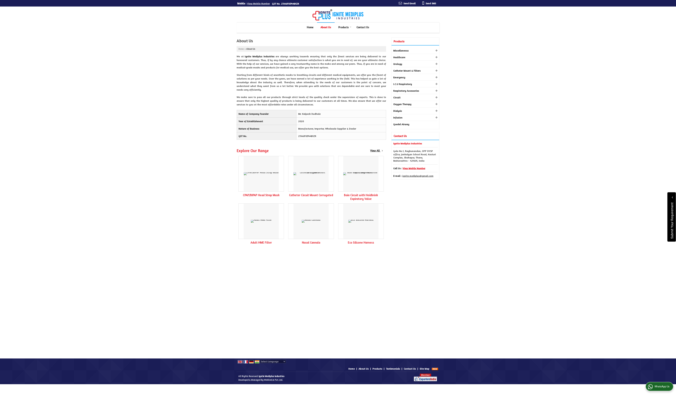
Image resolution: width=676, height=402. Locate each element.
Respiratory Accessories (406, 90)
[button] (258, 3)
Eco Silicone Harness (361, 242)
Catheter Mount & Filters (407, 70)
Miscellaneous (401, 50)
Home (310, 27)
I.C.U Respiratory (402, 83)
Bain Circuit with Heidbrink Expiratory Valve (361, 197)
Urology (397, 63)
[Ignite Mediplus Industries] (338, 14)
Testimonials (393, 368)
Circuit (396, 97)
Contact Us (362, 27)
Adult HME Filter (261, 242)
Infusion (397, 117)
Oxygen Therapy (402, 104)
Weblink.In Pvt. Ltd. (273, 380)
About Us (326, 27)
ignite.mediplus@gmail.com (417, 175)
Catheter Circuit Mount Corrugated (311, 195)
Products (343, 27)
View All (375, 150)
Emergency (399, 77)
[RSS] (435, 368)
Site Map (424, 368)
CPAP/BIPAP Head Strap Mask (261, 195)
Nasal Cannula (311, 242)
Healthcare (399, 57)
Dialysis (397, 110)
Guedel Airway (401, 124)
